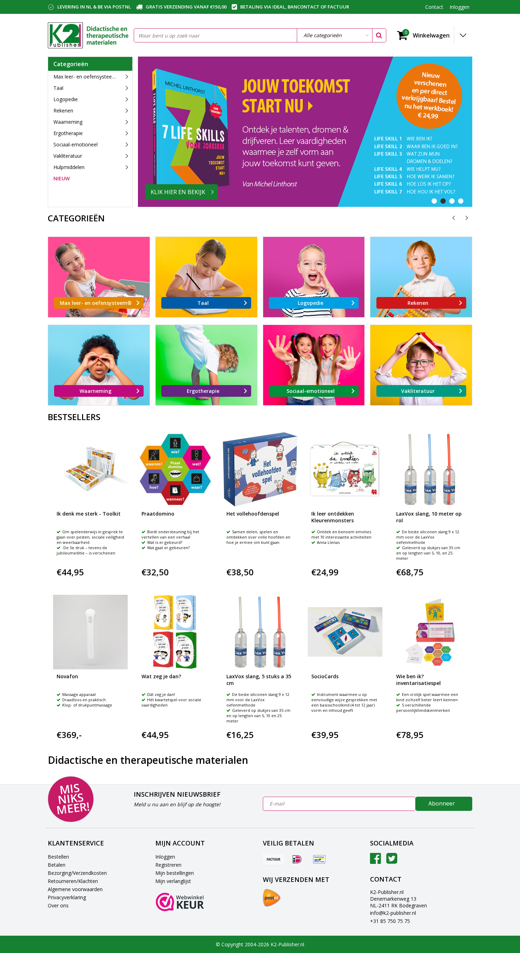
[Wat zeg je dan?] (175, 632)
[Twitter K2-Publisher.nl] (391, 861)
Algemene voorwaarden (75, 889)
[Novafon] (90, 632)
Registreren (168, 864)
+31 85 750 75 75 (390, 921)
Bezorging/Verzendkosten (77, 873)
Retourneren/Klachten (73, 881)
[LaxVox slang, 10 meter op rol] (430, 469)
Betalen (56, 864)
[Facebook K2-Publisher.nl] (375, 861)
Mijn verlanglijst (173, 881)
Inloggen (165, 856)
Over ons (58, 905)
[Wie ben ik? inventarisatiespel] (430, 632)
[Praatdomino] (175, 469)
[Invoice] (273, 859)
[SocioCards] (345, 632)
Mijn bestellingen (174, 873)
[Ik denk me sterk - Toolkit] (90, 469)
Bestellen (58, 856)
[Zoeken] (378, 35)
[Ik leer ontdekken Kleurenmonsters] (345, 469)
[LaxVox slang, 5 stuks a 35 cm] (260, 632)
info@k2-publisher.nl (393, 913)
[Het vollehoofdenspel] (260, 469)
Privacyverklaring (67, 897)
